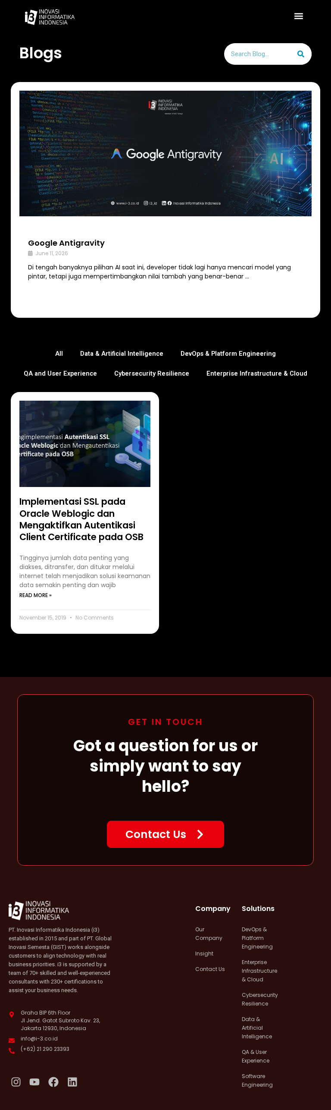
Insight (204, 953)
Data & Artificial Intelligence (121, 353)
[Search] (301, 54)
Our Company (208, 934)
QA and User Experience (60, 373)
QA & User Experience (255, 1056)
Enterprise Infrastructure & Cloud (256, 373)
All (59, 353)
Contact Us (210, 969)
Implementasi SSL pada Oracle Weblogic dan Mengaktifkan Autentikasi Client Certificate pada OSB (81, 519)
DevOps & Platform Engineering (228, 353)
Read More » (35, 595)
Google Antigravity (66, 242)
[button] (299, 16)
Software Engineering (257, 1080)
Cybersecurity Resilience (151, 373)
